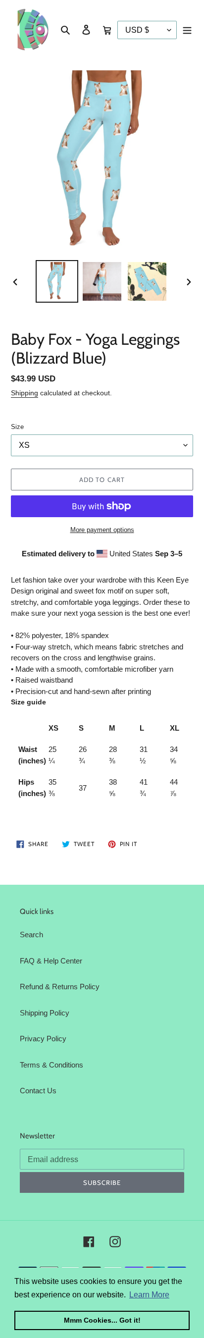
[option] (57, 281)
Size (17, 426)
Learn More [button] (149, 1294)
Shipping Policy (44, 1013)
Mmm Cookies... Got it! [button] (102, 1320)
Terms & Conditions (51, 1065)
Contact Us (38, 1090)
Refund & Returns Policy (60, 986)
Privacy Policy (43, 1038)
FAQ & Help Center (51, 961)
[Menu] (187, 29)
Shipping (24, 393)
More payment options (102, 530)
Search (31, 934)
